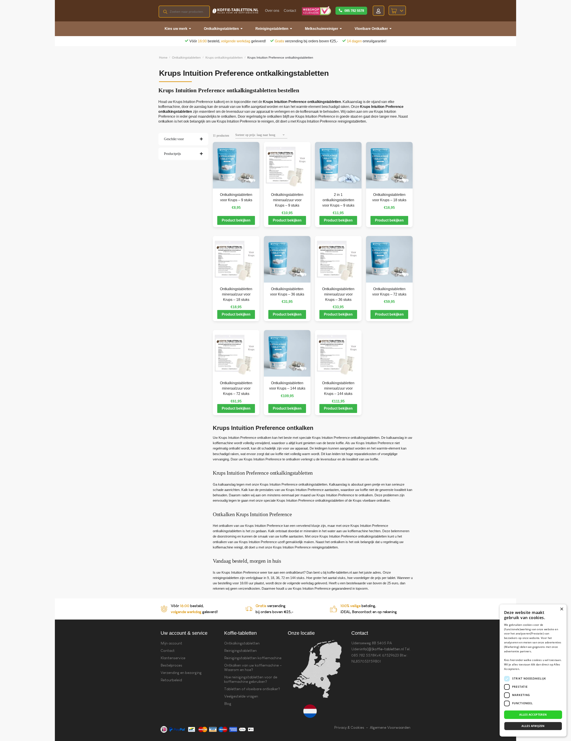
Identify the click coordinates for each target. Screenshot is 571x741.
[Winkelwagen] (397, 10)
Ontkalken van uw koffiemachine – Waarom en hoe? (253, 667)
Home (163, 57)
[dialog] (533, 670)
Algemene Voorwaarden (390, 727)
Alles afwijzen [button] (533, 726)
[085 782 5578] (340, 11)
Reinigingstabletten (240, 651)
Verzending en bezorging (181, 673)
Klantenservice (173, 658)
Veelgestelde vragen (241, 696)
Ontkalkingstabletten (186, 57)
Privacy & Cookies (349, 727)
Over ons (272, 10)
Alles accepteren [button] (533, 714)
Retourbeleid (171, 680)
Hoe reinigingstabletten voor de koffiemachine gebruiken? (250, 679)
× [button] (561, 609)
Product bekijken (236, 220)
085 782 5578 (354, 10)
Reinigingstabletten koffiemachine (252, 658)
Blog (227, 704)
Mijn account (171, 643)
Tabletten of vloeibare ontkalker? (252, 689)
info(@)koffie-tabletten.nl (382, 649)
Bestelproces (171, 665)
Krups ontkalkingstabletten (224, 57)
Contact (290, 10)
